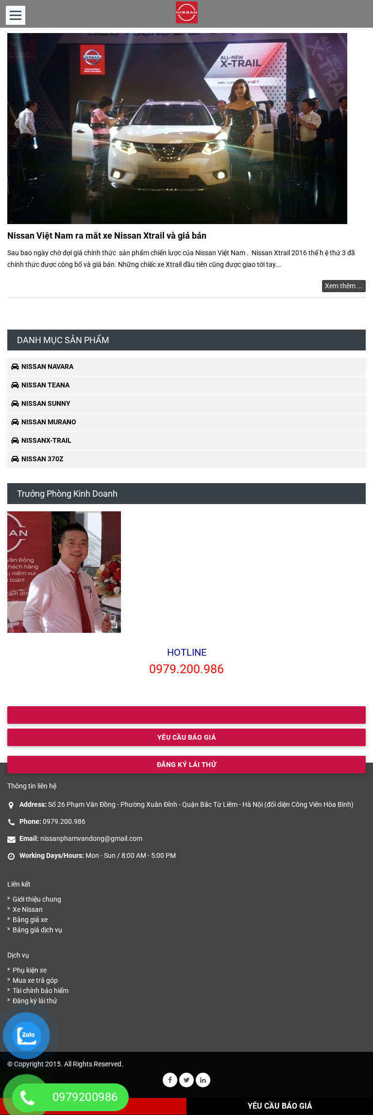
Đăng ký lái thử (35, 1001)
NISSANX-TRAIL (46, 440)
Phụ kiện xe (30, 970)
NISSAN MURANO (48, 422)
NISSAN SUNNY (45, 403)
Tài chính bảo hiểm (40, 990)
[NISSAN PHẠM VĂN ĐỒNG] (187, 12)
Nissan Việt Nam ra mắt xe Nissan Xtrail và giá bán (106, 235)
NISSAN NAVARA (47, 366)
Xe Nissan (28, 909)
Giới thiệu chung (37, 899)
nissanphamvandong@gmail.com (91, 838)
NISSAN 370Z (42, 459)
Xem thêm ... (344, 286)
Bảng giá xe (30, 919)
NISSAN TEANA (45, 385)
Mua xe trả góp (35, 980)
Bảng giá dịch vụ (37, 930)
